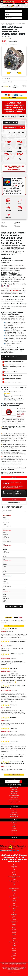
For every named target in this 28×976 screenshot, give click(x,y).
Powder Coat (6, 79)
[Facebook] (22, 1)
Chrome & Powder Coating (14, 801)
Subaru (14, 951)
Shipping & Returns (14, 808)
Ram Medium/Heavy (14, 942)
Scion (14, 946)
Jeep (14, 910)
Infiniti (14, 903)
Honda (14, 898)
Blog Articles (14, 832)
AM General (14, 866)
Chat (14, 824)
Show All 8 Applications (14, 606)
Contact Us (14, 822)
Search (14, 839)
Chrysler (14, 877)
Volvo (14, 958)
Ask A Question (8, 617)
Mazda (14, 919)
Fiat (14, 884)
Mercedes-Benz (20, 23)
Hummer (14, 900)
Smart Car (14, 948)
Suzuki (14, 953)
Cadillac (14, 872)
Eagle (14, 882)
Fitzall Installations (14, 797)
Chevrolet (14, 874)
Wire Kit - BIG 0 (14, 803)
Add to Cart (14, 92)
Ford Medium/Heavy (14, 888)
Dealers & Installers (14, 814)
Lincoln (14, 917)
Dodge (14, 879)
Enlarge (15, 72)
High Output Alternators (10, 23)
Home (2, 23)
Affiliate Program (14, 816)
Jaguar (14, 908)
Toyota (14, 955)
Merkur (14, 924)
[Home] (14, 6)
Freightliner (14, 890)
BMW (14, 869)
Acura (14, 864)
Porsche (14, 938)
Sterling (14, 950)
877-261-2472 (8, 1)
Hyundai (14, 901)
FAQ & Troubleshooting (14, 795)
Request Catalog (14, 841)
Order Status (14, 812)
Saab (14, 943)
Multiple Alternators (14, 787)
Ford (14, 886)
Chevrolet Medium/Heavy (14, 876)
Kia (14, 912)
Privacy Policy (14, 834)
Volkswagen (14, 956)
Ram (14, 940)
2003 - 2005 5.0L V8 (10, 24)
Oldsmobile (14, 931)
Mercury (14, 922)
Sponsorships (14, 793)
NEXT (20, 72)
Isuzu (14, 905)
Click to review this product (14, 625)
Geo (14, 893)
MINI (14, 926)
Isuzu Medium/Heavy (14, 906)
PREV (8, 72)
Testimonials (14, 789)
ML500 (2, 24)
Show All (4, 622)
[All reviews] (5, 38)
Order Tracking (14, 810)
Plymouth (14, 932)
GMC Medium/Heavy (14, 897)
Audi (14, 867)
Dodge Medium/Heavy (14, 881)
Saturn (14, 945)
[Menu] (1, 1)
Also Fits (14, 499)
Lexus (14, 916)
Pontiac (14, 937)
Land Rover (14, 914)
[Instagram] (24, 1)
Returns (14, 828)
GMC (14, 895)
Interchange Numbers (14, 502)
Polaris (14, 934)
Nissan (14, 929)
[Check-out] (14, 3)
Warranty (14, 826)
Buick (14, 871)
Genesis (14, 892)
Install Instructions (14, 791)
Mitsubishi (14, 927)
